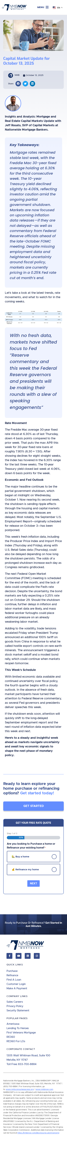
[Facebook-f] (9, 956)
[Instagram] (37, 956)
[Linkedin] (28, 956)
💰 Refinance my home (25, 869)
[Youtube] (18, 956)
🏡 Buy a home (20, 856)
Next (33, 883)
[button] (43, 7)
